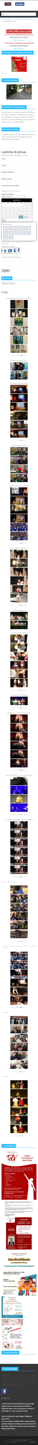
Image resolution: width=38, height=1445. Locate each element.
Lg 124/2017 (6, 1398)
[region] (19, 94)
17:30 (17, 232)
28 (21, 217)
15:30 (22, 228)
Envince (13, 1442)
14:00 (5, 228)
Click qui (4, 73)
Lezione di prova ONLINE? (10, 185)
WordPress (33, 1442)
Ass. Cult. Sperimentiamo (21, 1440)
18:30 (28, 232)
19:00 (5, 237)
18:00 (22, 232)
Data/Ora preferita (7, 194)
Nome (4, 159)
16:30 (5, 232)
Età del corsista (7, 179)
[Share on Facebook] (4, 1391)
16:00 (28, 228)
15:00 (17, 228)
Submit (6, 270)
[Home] (11, 21)
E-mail (4, 165)
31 (3, 220)
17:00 (11, 232)
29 (25, 217)
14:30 (11, 228)
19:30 (11, 237)
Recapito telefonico (8, 172)
